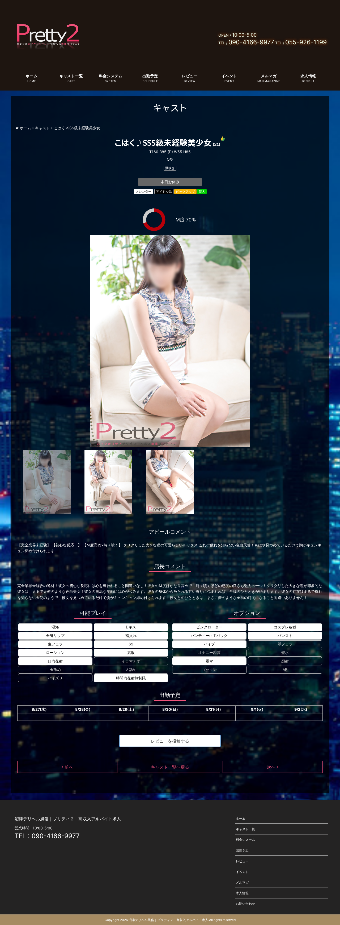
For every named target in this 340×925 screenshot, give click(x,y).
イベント (229, 76)
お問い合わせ (245, 904)
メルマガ (269, 76)
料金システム (110, 76)
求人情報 (308, 76)
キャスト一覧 (71, 76)
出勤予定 (150, 76)
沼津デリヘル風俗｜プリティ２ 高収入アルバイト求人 (168, 920)
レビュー (190, 76)
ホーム (31, 76)
